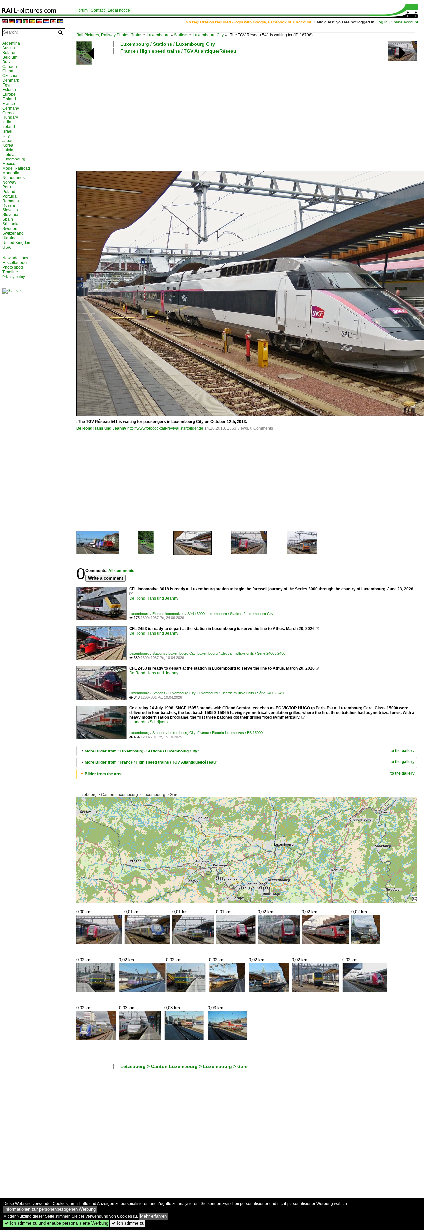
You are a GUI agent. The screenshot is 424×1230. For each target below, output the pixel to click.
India (6, 122)
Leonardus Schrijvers (148, 722)
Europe (9, 94)
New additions (15, 258)
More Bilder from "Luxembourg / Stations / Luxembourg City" (142, 751)
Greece (9, 113)
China (7, 71)
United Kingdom (16, 242)
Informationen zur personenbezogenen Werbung (50, 1209)
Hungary (10, 117)
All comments (121, 571)
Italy (6, 136)
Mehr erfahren (153, 1216)
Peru (6, 187)
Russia (8, 205)
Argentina (11, 43)
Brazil (7, 62)
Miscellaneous (15, 262)
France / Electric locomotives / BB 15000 (230, 733)
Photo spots (13, 267)
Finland (9, 99)
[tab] (246, 751)
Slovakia (10, 210)
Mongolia (10, 173)
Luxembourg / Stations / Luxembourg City (167, 44)
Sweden (9, 228)
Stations (181, 35)
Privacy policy (13, 277)
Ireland (8, 126)
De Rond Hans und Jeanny (101, 428)
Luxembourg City (208, 35)
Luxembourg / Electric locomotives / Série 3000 (167, 613)
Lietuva (9, 154)
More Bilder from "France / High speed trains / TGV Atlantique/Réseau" (151, 762)
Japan (8, 140)
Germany (10, 108)
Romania (10, 201)
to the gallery (402, 750)
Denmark (10, 80)
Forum (82, 10)
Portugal (10, 196)
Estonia (9, 89)
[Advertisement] (246, 112)
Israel (7, 131)
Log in (382, 22)
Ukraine (9, 238)
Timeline (10, 272)
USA (6, 247)
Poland (8, 191)
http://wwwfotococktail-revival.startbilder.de (165, 428)
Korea (7, 145)
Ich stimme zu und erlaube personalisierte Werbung (56, 1223)
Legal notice (119, 10)
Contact (98, 10)
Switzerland (13, 233)
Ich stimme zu (127, 1223)
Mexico (8, 163)
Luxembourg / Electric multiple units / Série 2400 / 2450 (241, 653)
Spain (7, 219)
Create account (404, 22)
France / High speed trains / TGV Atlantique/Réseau (178, 51)
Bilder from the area (104, 774)
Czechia (9, 75)
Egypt (7, 85)
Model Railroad (16, 168)
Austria (8, 48)
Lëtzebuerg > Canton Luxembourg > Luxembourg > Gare (127, 794)
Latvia (7, 150)
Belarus (9, 52)
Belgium (9, 57)
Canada (9, 66)
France (8, 103)
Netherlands (13, 177)
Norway (9, 182)
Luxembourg (158, 35)
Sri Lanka (11, 224)
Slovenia (10, 214)
